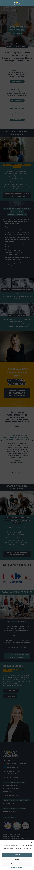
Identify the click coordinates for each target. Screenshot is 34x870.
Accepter (17, 854)
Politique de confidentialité (17, 867)
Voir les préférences (17, 863)
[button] (31, 842)
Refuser (17, 859)
